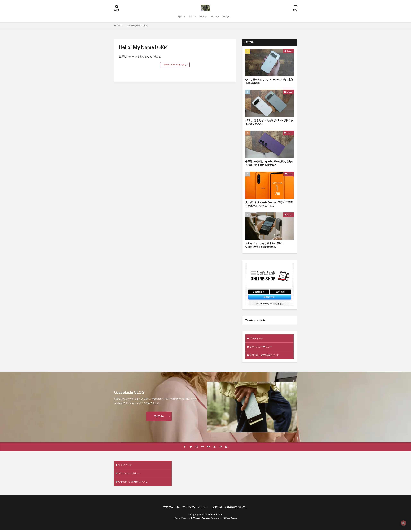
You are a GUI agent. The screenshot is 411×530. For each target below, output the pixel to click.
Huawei (204, 16)
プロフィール (256, 338)
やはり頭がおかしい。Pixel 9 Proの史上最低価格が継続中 (269, 81)
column (289, 92)
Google (226, 16)
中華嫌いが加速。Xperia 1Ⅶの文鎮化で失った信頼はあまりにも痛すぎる (269, 163)
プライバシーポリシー (260, 346)
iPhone (215, 16)
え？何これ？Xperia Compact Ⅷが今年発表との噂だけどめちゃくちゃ (269, 204)
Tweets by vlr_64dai (255, 320)
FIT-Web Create (200, 518)
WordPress (230, 518)
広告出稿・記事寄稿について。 (265, 355)
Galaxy (192, 16)
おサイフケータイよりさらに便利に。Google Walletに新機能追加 (265, 245)
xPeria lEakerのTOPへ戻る (175, 64)
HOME (120, 25)
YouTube (159, 416)
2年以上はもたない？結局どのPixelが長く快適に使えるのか (269, 122)
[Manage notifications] (403, 523)
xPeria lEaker (215, 514)
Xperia (181, 16)
